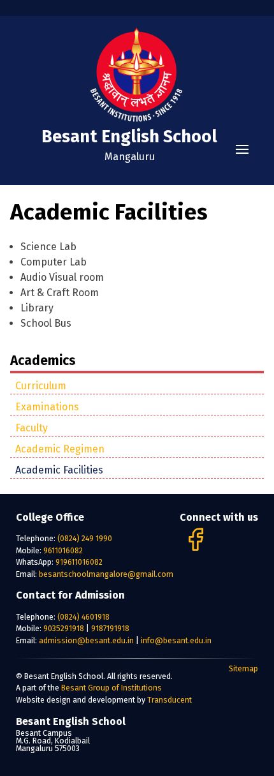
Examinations (47, 407)
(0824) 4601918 (83, 617)
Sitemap (243, 668)
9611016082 (63, 550)
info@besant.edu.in (176, 640)
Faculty (31, 428)
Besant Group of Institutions (111, 687)
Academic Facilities (59, 470)
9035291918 (63, 628)
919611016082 (79, 562)
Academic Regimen (60, 449)
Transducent (169, 700)
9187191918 (110, 628)
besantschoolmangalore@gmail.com (106, 574)
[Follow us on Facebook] (195, 550)
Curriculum (40, 386)
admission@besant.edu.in (87, 640)
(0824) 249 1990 (84, 538)
